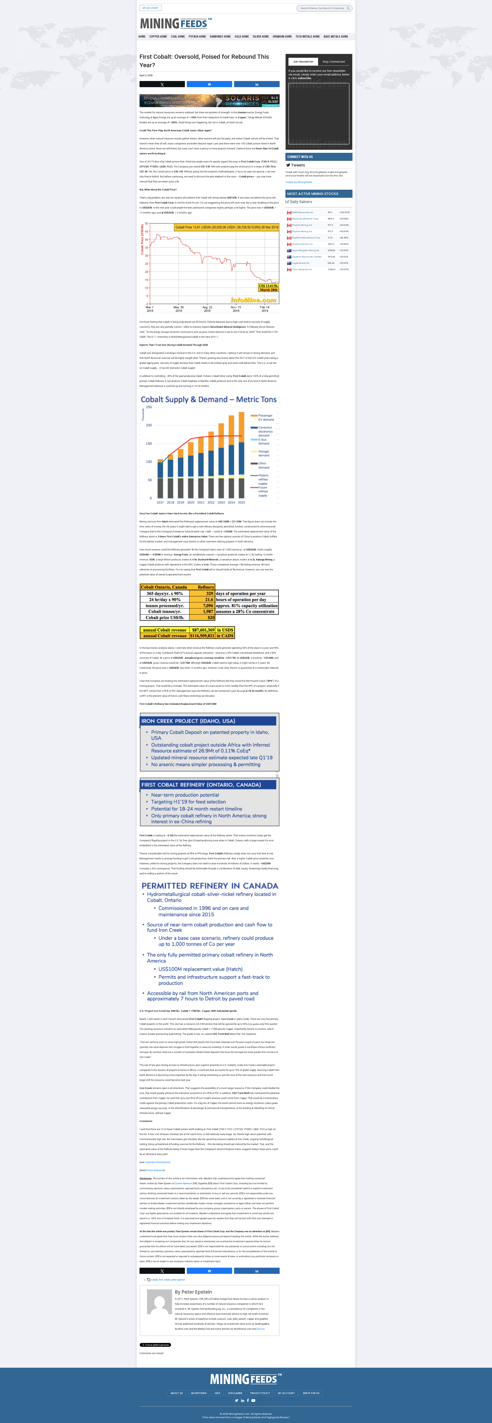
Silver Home (261, 37)
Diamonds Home (220, 37)
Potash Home (197, 37)
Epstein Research (183, 1183)
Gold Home (242, 37)
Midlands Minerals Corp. (305, 218)
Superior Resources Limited (307, 256)
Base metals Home (336, 37)
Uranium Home (282, 37)
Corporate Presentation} (157, 1162)
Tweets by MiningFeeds (298, 182)
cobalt (154, 1279)
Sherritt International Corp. (306, 237)
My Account (150, 8)
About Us (177, 1393)
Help (217, 1393)
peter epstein (178, 1279)
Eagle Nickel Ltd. (301, 263)
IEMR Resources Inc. (302, 212)
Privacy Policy (260, 1393)
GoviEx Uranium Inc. (302, 244)
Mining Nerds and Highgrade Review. (267, 1417)
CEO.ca (261, 1329)
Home (142, 37)
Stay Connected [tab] (334, 62)
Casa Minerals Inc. (302, 269)
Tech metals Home (308, 37)
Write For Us (311, 1393)
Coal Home (178, 37)
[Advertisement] (282, 23)
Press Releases (155, 1170)
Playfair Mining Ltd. (302, 225)
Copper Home (158, 37)
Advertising (199, 1393)
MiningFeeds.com (239, 1414)
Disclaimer (235, 1393)
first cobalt (164, 1279)
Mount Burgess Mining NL (305, 250)
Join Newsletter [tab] (303, 62)
